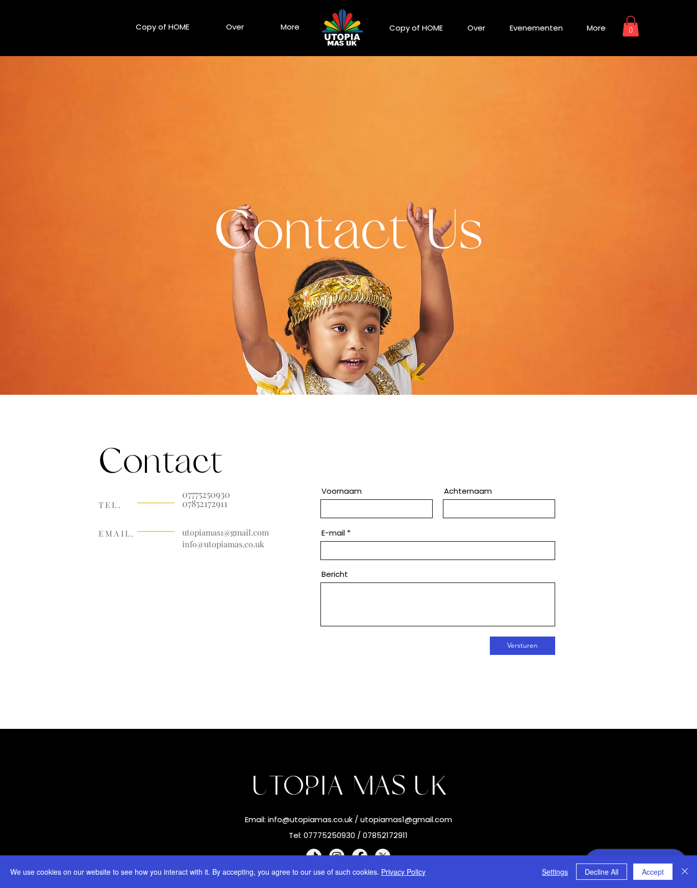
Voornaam (341, 491)
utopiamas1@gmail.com (225, 532)
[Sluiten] (685, 872)
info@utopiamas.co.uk (223, 544)
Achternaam (468, 491)
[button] (630, 26)
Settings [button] (555, 872)
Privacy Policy (403, 872)
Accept (653, 872)
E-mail (333, 533)
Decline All (601, 872)
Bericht (334, 574)
